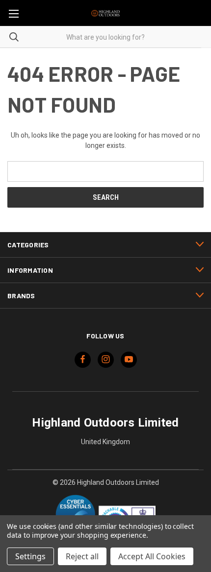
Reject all (82, 556)
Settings (30, 556)
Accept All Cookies (151, 556)
